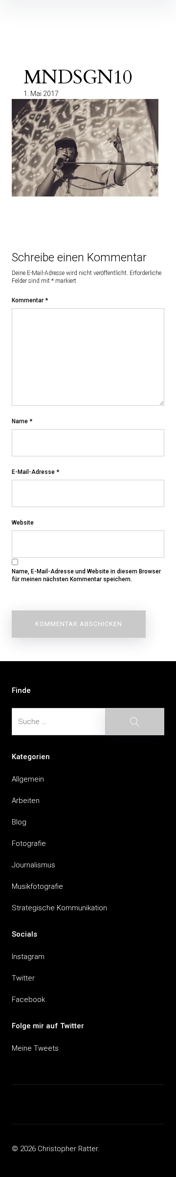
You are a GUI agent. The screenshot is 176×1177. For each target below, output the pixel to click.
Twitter (23, 978)
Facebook (28, 999)
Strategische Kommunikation (59, 907)
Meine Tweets (35, 1048)
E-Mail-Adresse (35, 472)
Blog (19, 822)
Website (23, 522)
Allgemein (28, 779)
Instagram (28, 956)
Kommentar (30, 300)
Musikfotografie (37, 886)
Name (22, 421)
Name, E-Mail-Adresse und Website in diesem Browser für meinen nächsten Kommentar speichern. (86, 575)
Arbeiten (26, 800)
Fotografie (29, 843)
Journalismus (33, 865)
